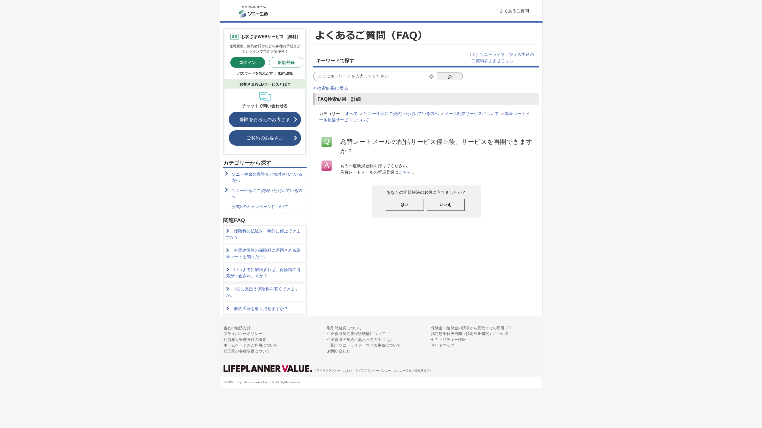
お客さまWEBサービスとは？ (265, 84)
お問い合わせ (338, 351)
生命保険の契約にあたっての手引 (356, 339)
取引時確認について (344, 328)
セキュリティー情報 (448, 339)
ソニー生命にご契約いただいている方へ (267, 193)
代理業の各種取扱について (247, 351)
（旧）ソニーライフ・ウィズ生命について (364, 345)
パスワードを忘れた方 (255, 73)
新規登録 (286, 62)
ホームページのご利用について (251, 345)
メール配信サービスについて (472, 113)
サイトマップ (442, 345)
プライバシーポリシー (243, 333)
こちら (405, 172)
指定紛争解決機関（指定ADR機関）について (470, 333)
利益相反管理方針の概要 (245, 339)
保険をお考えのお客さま (265, 119)
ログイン (247, 62)
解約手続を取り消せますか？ (261, 308)
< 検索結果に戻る (330, 88)
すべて (351, 113)
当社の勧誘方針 (237, 328)
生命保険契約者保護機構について (356, 333)
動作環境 (285, 73)
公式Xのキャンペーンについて (260, 206)
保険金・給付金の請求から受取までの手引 (468, 328)
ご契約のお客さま (264, 137)
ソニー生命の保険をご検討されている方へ (267, 177)
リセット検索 (431, 76)
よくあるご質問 (514, 10)
